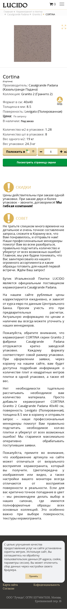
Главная (8, 11)
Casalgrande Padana (18, 14)
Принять (33, 576)
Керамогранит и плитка (29, 11)
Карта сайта (10, 585)
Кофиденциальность (47, 585)
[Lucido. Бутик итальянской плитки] (33, 4)
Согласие (9, 588)
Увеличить (64, 27)
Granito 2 (37, 14)
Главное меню (62, 4)
